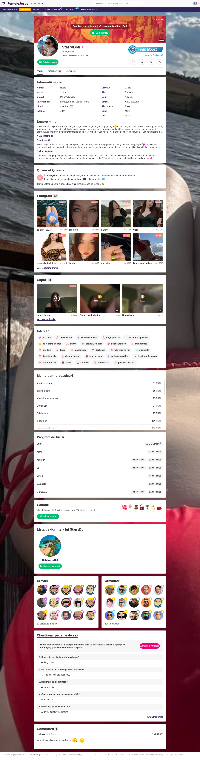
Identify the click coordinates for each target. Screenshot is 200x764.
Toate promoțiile (52, 9)
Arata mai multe (45, 136)
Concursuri (69, 9)
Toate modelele (9, 9)
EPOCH (64, 755)
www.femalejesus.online (39, 755)
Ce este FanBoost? (154, 55)
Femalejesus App (89, 9)
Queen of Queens (87, 175)
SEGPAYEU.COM (75, 755)
